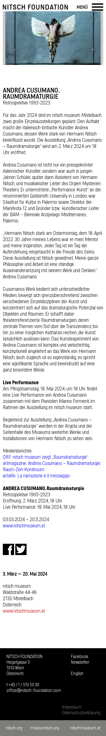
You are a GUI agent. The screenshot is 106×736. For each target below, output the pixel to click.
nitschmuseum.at (85, 728)
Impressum (72, 707)
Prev (10, 38)
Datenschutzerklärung (81, 713)
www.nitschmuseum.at (24, 525)
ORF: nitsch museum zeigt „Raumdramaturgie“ (45, 457)
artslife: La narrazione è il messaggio (36, 476)
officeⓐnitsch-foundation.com (34, 690)
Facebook (79, 656)
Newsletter (80, 662)
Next (96, 38)
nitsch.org (14, 728)
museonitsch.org (44, 728)
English (77, 673)
